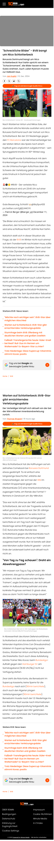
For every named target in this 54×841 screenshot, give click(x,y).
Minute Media (40, 818)
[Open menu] (4, 4)
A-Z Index (38, 823)
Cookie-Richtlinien (42, 814)
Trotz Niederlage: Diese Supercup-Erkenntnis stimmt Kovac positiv (27, 352)
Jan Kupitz (11, 76)
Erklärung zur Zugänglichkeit (9, 825)
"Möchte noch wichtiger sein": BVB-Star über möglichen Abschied (27, 319)
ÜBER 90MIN (8, 809)
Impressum (39, 809)
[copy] (18, 81)
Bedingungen (9, 814)
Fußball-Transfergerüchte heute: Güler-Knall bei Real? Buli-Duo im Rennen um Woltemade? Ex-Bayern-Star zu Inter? (27, 343)
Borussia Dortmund (38, 468)
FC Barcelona (14, 140)
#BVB (14, 184)
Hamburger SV (30, 664)
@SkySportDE (38, 204)
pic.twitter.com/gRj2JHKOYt (17, 208)
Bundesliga (41, 660)
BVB (19, 239)
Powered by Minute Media (21, 837)
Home (5, 376)
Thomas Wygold (14, 418)
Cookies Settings (10, 830)
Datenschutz (8, 818)
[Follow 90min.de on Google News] (47, 365)
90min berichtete (35, 686)
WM (39, 479)
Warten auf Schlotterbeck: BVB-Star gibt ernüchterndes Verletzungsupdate (25, 326)
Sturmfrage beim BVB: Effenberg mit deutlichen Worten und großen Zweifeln (24, 334)
